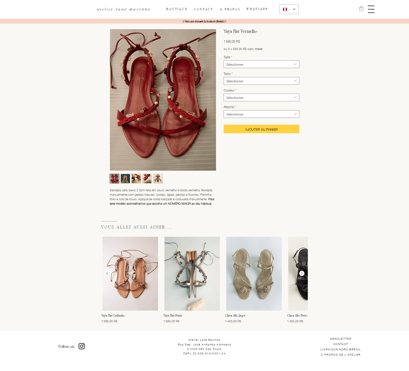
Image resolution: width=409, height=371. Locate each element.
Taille (228, 57)
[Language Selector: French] (289, 9)
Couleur (230, 90)
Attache (230, 106)
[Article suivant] (301, 273)
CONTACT (341, 343)
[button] (371, 9)
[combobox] (261, 64)
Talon (228, 73)
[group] (204, 280)
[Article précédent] (107, 273)
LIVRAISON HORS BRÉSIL (341, 349)
